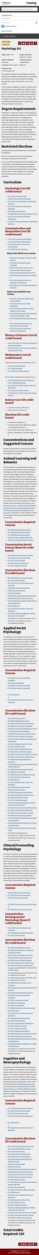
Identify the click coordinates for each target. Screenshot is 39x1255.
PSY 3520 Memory (14, 606)
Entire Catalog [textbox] (6, 18)
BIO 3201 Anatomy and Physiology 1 (19, 1154)
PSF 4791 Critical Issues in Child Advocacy (21, 757)
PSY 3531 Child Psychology (16, 560)
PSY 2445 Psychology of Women (18, 1000)
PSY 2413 (11, 621)
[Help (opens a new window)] (35, 43)
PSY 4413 (20, 621)
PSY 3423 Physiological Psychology (19, 532)
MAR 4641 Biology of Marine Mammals (20, 598)
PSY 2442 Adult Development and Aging (20, 555)
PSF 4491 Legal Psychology (16, 746)
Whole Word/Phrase (10, 26)
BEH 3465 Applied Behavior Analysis (19, 530)
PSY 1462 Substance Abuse (16, 973)
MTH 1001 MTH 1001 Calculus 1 (18, 371)
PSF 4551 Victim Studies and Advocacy (20, 749)
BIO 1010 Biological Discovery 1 (24, 1084)
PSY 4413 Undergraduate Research (19, 613)
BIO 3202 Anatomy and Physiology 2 (19, 1156)
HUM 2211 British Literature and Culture (22, 272)
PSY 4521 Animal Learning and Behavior (20, 537)
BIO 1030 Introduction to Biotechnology (16, 1086)
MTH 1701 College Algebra (16, 366)
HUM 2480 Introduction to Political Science (21, 734)
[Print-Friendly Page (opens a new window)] (31, 43)
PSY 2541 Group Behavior (16, 683)
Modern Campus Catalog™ (23, 1252)
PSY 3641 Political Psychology (17, 1026)
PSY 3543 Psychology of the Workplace (20, 792)
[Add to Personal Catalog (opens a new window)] (23, 43)
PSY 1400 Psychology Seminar (17, 196)
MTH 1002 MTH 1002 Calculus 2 (18, 390)
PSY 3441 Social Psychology (16, 211)
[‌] (5, 4)
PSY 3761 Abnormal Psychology (18, 563)
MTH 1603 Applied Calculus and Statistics (21, 380)
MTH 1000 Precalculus (15, 368)
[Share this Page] (27, 43)
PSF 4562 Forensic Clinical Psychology (20, 751)
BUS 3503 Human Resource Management (21, 723)
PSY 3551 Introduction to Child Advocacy (21, 795)
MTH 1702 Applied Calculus (17, 383)
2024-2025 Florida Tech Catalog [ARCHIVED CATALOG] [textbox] (17, 9)
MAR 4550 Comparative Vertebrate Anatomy (22, 596)
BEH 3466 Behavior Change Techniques (20, 578)
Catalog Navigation (9, 36)
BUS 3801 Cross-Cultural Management (20, 726)
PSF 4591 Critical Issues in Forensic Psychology (22, 754)
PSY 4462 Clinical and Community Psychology (22, 807)
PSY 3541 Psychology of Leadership (19, 688)
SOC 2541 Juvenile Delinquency (18, 833)
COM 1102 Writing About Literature (19, 242)
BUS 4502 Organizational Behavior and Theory (22, 728)
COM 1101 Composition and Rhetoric (20, 239)
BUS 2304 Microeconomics (16, 718)
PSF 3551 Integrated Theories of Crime (20, 744)
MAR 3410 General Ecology (16, 590)
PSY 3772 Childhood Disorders (17, 565)
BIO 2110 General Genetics (16, 580)
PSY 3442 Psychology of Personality (19, 558)
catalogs (14, 1251)
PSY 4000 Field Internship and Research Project (22, 214)
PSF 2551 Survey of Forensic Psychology (20, 736)
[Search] (36, 23)
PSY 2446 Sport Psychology (16, 772)
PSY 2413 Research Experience (17, 601)
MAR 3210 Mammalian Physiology (19, 588)
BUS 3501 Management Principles (18, 721)
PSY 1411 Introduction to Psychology (19, 199)
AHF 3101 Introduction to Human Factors (21, 1146)
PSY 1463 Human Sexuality (16, 978)
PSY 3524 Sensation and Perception (19, 535)
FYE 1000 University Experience (18, 249)
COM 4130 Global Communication (19, 731)
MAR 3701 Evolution (14, 593)
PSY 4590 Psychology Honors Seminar (20, 815)
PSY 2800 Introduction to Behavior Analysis (21, 774)
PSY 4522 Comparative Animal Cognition (20, 540)
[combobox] (19, 9)
